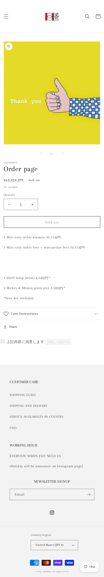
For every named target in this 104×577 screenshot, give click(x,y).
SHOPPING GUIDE (23, 395)
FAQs (13, 428)
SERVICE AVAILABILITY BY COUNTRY (37, 416)
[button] (6, 16)
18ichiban (47, 571)
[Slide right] (62, 153)
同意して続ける (58, 342)
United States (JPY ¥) (50, 545)
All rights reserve (61, 571)
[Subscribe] (88, 494)
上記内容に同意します (25, 342)
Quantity (9, 195)
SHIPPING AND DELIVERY (29, 406)
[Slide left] (41, 153)
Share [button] (13, 327)
